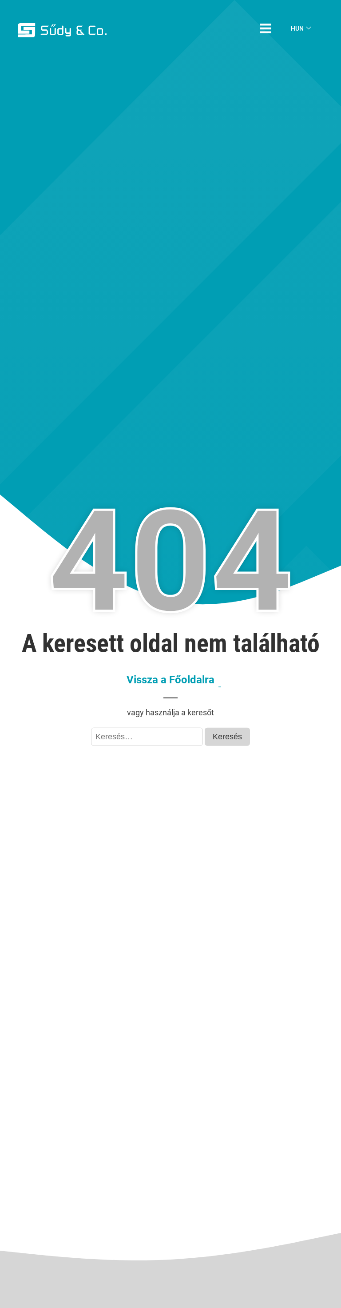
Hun (297, 28)
